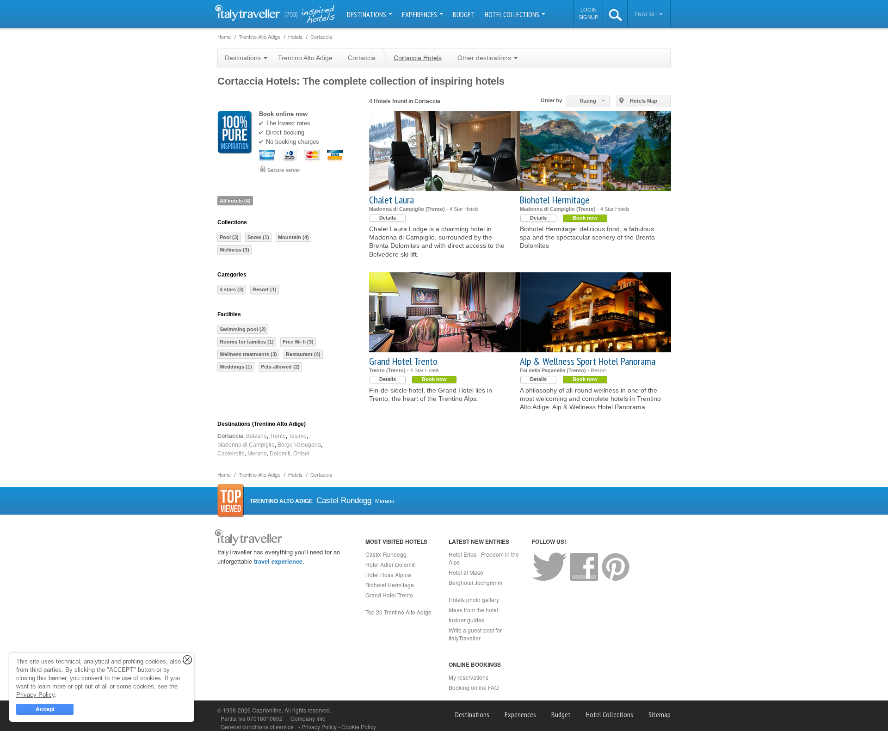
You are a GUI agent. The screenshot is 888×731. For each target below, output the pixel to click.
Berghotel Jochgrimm (475, 582)
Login (588, 9)
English (646, 14)
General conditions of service (257, 727)
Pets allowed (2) (280, 366)
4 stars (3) (232, 289)
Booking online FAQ (474, 687)
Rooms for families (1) (247, 341)
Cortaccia (230, 436)
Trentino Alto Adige (305, 57)
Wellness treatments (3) (248, 354)
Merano (257, 453)
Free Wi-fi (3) (298, 341)
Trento (278, 436)
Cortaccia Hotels (418, 57)
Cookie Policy (358, 727)
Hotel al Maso (466, 572)
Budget (464, 14)
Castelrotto (231, 453)
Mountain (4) (293, 237)
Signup (588, 17)
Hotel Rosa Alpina (388, 574)
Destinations (367, 14)
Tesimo (298, 436)
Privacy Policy (320, 727)
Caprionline (267, 710)
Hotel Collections (513, 14)
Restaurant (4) (303, 354)
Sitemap (659, 714)
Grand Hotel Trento (403, 361)
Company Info (308, 718)
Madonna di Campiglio (246, 445)
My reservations (468, 677)
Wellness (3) (234, 249)
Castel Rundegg (386, 554)
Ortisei (301, 453)
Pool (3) (229, 237)
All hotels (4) (235, 200)
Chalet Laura (391, 199)
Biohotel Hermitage (555, 199)
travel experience (278, 561)
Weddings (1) (236, 366)
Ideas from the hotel (473, 610)
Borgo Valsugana (299, 445)
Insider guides (466, 620)
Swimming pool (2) (243, 329)
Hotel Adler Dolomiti (390, 564)
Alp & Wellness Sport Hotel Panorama (587, 361)
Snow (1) (258, 237)
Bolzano (256, 436)
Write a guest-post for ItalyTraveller (475, 634)
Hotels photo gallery (474, 599)
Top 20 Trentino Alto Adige (398, 612)
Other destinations (485, 57)
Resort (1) (265, 289)
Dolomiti (280, 453)
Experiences (420, 14)
